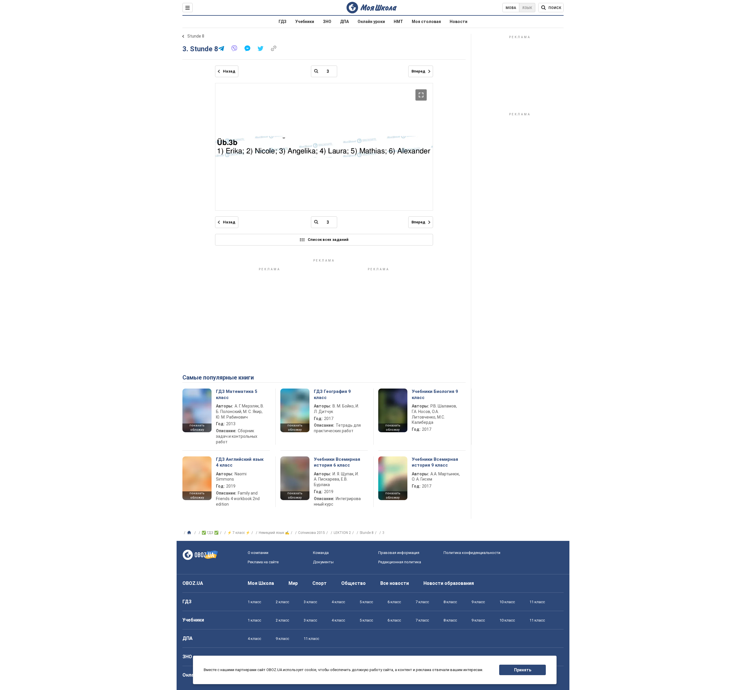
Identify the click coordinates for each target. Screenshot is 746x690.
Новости (458, 21)
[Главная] (190, 532)
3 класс (310, 602)
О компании (258, 552)
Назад (229, 71)
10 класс (507, 602)
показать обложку (197, 427)
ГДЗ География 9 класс (332, 394)
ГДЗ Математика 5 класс (236, 394)
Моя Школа (261, 583)
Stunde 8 (195, 36)
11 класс (537, 602)
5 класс (366, 602)
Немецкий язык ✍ (274, 533)
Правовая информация (398, 552)
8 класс (450, 602)
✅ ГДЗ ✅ (210, 533)
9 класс (478, 602)
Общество (353, 583)
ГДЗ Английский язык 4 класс (239, 462)
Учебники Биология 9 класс (435, 394)
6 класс (394, 602)
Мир (293, 583)
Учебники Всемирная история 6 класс (337, 462)
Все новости (394, 583)
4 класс (338, 602)
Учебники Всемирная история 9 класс (435, 462)
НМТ (398, 21)
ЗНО (327, 21)
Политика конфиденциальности (472, 552)
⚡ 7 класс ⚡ (238, 533)
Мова (511, 8)
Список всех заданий (328, 239)
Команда (321, 552)
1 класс (254, 602)
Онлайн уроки (371, 21)
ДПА (344, 21)
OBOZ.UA (192, 583)
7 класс (422, 602)
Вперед (418, 71)
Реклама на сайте (263, 562)
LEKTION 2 (342, 533)
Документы (323, 562)
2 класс (282, 602)
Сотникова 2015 (311, 533)
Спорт (319, 583)
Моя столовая (426, 21)
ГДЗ (282, 21)
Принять (522, 670)
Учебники (304, 21)
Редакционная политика (399, 562)
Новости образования (448, 583)
